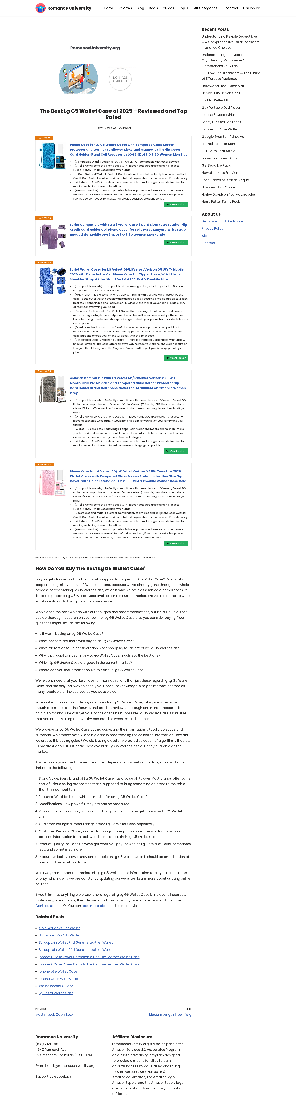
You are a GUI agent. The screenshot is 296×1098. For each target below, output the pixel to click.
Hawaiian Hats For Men (220, 172)
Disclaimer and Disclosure (222, 221)
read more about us (98, 905)
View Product (178, 204)
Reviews (125, 8)
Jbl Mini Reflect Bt (216, 100)
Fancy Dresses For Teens (221, 122)
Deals (153, 8)
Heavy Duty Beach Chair (221, 93)
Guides (168, 8)
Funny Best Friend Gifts (220, 158)
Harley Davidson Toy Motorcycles (229, 194)
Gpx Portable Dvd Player (221, 107)
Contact (231, 8)
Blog (140, 8)
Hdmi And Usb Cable (218, 187)
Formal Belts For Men (218, 144)
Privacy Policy (213, 228)
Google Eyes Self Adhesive (223, 136)
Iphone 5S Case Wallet (220, 129)
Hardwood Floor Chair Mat (223, 86)
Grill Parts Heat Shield (219, 151)
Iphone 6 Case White (218, 115)
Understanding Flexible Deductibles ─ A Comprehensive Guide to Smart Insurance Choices (230, 42)
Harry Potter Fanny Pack (221, 201)
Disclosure (251, 8)
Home (109, 8)
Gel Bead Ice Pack (216, 165)
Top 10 (184, 8)
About (207, 236)
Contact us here (48, 905)
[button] (219, 8)
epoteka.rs (63, 1076)
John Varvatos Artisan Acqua (225, 180)
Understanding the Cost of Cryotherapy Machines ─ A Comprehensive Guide (223, 60)
